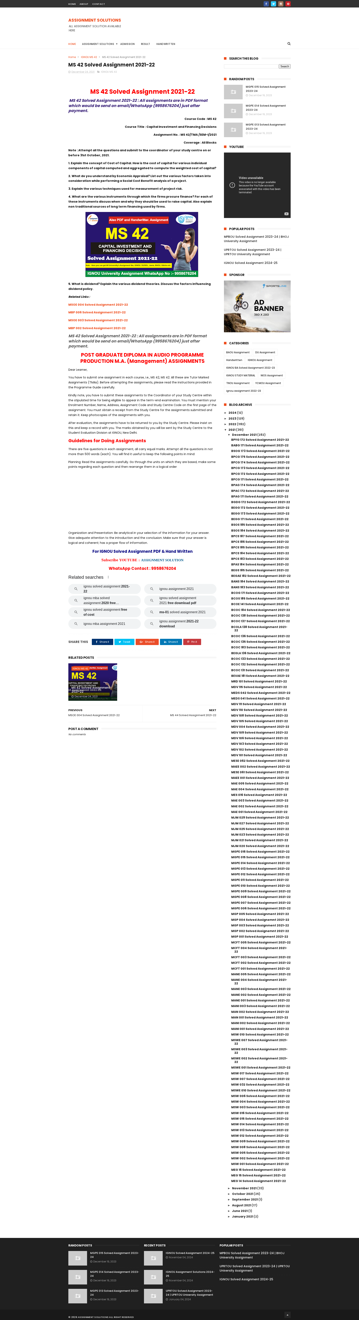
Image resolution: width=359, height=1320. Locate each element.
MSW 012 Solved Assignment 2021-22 (260, 1136)
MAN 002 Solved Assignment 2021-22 (260, 1012)
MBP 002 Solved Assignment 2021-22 (97, 328)
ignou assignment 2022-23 (243, 391)
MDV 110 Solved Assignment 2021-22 (259, 710)
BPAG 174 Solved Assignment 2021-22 (260, 485)
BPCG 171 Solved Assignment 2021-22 (260, 479)
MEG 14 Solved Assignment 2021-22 (258, 1181)
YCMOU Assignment (268, 383)
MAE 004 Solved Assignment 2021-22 (260, 789)
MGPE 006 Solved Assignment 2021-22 (261, 908)
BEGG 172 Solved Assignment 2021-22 (260, 508)
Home (72, 44)
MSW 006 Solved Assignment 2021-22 (260, 1096)
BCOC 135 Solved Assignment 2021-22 (260, 642)
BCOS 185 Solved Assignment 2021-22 (260, 598)
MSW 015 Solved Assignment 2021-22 (260, 1119)
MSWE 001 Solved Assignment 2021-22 (260, 1067)
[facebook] (266, 3)
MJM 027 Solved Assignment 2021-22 (260, 823)
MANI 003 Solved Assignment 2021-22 (260, 1006)
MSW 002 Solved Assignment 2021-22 (260, 1158)
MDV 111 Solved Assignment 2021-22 (258, 704)
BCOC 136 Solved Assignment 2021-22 (260, 636)
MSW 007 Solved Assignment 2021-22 (260, 1079)
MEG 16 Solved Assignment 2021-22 (258, 1170)
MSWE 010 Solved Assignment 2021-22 (260, 1090)
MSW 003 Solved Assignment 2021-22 (260, 1107)
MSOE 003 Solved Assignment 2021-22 (98, 320)
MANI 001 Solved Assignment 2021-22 (260, 1029)
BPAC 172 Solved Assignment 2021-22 (260, 491)
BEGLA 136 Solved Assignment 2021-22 (260, 653)
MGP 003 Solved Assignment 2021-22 (260, 925)
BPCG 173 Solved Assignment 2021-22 (260, 468)
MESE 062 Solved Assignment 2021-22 (260, 761)
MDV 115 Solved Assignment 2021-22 (259, 687)
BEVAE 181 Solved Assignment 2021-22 (260, 676)
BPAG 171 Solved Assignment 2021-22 (259, 496)
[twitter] (273, 3)
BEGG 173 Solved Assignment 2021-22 (260, 513)
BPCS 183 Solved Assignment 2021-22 (260, 559)
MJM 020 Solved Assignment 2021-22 (260, 846)
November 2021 (244, 1188)
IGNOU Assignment (260, 360)
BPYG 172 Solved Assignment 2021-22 (260, 440)
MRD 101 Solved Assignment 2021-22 (259, 681)
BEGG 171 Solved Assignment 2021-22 (260, 519)
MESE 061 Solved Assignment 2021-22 (260, 772)
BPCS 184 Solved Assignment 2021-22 (260, 553)
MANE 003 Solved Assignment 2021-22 (261, 989)
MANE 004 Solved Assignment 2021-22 (259, 981)
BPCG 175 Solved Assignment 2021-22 (260, 457)
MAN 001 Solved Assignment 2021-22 (259, 1017)
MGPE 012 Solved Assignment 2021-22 (260, 874)
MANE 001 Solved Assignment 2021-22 (260, 1000)
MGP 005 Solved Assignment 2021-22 (260, 914)
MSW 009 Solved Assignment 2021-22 (260, 1141)
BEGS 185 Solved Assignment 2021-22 (260, 570)
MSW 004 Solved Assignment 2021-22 (260, 1102)
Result (145, 44)
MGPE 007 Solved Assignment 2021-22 (261, 903)
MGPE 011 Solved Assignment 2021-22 (260, 880)
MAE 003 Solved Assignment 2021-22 (259, 800)
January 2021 (243, 1216)
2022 (233, 424)
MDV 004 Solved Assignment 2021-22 (260, 727)
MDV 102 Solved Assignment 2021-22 (259, 749)
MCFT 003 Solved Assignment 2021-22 (261, 957)
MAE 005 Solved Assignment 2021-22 (259, 783)
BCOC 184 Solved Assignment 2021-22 (260, 610)
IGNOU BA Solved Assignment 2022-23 (250, 367)
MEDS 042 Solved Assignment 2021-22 (260, 693)
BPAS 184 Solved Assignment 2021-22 (260, 564)
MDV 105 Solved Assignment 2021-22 (259, 721)
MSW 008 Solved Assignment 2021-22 (260, 1147)
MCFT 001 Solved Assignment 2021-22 (260, 969)
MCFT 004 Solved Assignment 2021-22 (259, 950)
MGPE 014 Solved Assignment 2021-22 (260, 863)
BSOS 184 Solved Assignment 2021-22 (260, 530)
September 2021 (245, 1199)
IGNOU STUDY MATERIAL (240, 375)
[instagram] (280, 3)
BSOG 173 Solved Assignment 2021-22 (260, 451)
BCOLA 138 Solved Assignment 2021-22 (259, 629)
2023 (233, 418)
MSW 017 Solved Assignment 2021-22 (260, 1073)
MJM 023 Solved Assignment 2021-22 (260, 834)
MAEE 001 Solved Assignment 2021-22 (260, 778)
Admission (127, 44)
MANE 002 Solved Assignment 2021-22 (261, 995)
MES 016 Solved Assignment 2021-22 (259, 795)
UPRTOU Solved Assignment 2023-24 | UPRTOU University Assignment (252, 252)
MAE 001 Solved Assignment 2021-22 (259, 812)
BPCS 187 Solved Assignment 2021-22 (260, 536)
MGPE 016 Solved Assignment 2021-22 (260, 852)
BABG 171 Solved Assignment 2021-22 (260, 445)
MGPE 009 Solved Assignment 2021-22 (261, 891)
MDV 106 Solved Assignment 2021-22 (259, 738)
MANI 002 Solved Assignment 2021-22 (260, 1023)
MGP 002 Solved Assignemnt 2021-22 (260, 931)
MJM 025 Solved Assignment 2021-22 (260, 829)
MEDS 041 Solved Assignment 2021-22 (260, 698)
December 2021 (244, 435)
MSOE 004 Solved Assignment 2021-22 (98, 305)
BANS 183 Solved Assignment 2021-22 (260, 587)
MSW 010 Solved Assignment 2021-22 (260, 1034)
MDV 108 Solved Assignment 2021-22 (259, 715)
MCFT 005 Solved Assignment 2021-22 (261, 942)
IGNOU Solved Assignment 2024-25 (251, 263)
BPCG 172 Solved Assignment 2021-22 (260, 474)
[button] (108, 577)
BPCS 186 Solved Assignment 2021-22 (260, 542)
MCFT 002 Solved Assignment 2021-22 (261, 963)
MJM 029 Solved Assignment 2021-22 (260, 817)
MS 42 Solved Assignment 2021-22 (90, 690)
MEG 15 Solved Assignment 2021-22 (258, 1175)
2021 (232, 430)
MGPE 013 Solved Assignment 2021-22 (260, 869)
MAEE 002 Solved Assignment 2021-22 (260, 767)
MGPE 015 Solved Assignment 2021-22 (260, 857)
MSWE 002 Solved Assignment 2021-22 (259, 1060)
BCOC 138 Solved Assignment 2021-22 (260, 615)
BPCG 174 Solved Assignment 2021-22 (260, 462)
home (72, 4)
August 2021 (242, 1205)
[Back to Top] (287, 1315)
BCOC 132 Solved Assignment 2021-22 (260, 664)
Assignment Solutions (98, 44)
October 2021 (243, 1194)
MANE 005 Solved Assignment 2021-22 (261, 974)
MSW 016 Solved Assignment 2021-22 (260, 1113)
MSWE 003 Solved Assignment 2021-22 (259, 1051)
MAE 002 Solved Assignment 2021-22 (259, 806)
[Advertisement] (215, 27)
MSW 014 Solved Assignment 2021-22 (260, 1124)
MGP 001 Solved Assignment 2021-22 (259, 937)
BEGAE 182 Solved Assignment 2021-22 (261, 576)
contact (98, 4)
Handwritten (165, 44)
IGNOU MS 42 (89, 57)
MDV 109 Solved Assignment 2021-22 (259, 732)
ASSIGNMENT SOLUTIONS (94, 20)
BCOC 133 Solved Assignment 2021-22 (260, 659)
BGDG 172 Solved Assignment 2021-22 (260, 502)
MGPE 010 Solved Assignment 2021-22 (260, 886)
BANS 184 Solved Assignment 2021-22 (260, 581)
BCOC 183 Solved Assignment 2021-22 (260, 647)
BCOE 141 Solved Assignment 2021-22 (260, 604)
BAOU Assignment (238, 352)
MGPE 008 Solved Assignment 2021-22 (261, 897)
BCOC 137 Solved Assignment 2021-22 (260, 621)
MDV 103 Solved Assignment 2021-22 (259, 744)
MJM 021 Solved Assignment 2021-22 (259, 840)
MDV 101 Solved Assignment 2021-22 (259, 755)
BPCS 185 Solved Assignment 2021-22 (260, 547)
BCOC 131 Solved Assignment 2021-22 (260, 670)
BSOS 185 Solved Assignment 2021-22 (260, 525)
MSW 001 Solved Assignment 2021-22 (260, 1164)
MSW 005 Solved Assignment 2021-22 (260, 1153)
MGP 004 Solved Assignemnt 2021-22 (260, 920)
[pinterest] (288, 3)
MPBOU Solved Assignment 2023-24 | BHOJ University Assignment (256, 239)
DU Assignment (265, 352)
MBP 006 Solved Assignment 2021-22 (97, 312)
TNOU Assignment (238, 383)
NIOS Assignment (272, 375)
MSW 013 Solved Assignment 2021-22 (260, 1130)
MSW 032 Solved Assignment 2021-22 (260, 1084)
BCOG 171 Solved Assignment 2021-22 (260, 593)
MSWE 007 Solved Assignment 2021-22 (259, 1042)
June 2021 (240, 1211)
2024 (233, 413)
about (84, 4)
